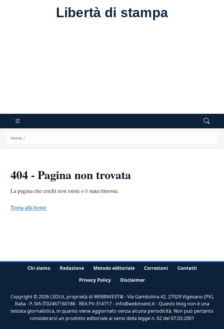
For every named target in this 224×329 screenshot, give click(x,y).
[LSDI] (112, 13)
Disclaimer (132, 280)
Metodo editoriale (114, 268)
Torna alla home (28, 207)
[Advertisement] (112, 70)
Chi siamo (38, 268)
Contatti (187, 268)
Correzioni (156, 268)
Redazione (72, 268)
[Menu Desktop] (18, 121)
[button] (207, 121)
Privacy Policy (95, 280)
